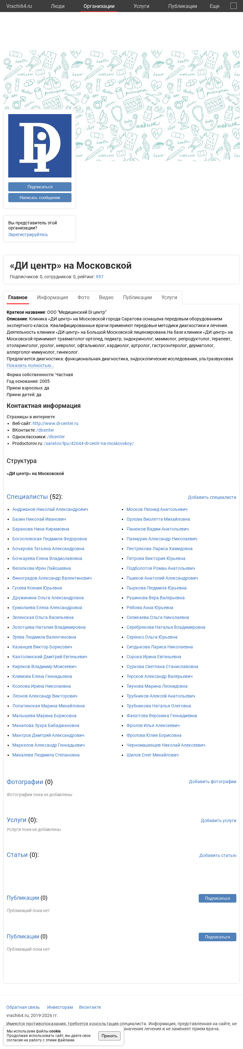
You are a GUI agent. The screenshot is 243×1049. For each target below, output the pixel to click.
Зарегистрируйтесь (28, 234)
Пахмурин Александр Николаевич (162, 538)
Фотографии (25, 782)
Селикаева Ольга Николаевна (158, 617)
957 (99, 276)
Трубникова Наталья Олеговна (159, 705)
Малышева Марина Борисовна (44, 715)
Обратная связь (23, 1007)
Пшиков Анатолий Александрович (162, 578)
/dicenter (45, 430)
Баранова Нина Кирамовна (40, 528)
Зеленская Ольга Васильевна (43, 617)
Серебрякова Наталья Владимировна (166, 627)
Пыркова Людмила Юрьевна (157, 587)
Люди (58, 6)
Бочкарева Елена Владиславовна (47, 558)
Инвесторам (60, 1007)
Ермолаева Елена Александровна (47, 607)
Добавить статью (217, 855)
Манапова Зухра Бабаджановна (45, 725)
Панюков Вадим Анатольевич (158, 528)
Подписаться (40, 186)
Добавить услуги (218, 820)
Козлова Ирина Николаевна (41, 686)
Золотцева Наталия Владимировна (49, 627)
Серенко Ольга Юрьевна (152, 637)
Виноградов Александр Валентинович (52, 578)
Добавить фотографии (212, 781)
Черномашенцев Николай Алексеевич (166, 745)
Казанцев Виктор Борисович (42, 646)
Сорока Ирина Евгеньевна (154, 656)
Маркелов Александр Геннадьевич (48, 745)
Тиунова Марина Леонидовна (157, 686)
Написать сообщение (40, 197)
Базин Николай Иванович (39, 519)
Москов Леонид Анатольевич (157, 509)
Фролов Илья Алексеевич (153, 725)
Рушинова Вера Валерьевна (156, 597)
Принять (109, 1035)
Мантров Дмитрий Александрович (48, 735)
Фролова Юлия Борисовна (154, 735)
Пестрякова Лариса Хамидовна (160, 548)
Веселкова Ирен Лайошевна (41, 568)
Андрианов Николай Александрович (50, 509)
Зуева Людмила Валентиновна (44, 637)
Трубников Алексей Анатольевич (161, 695)
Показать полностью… (30, 365)
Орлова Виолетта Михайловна (158, 519)
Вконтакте (90, 1007)
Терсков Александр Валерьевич (160, 676)
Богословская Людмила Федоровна (49, 538)
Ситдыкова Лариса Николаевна (160, 646)
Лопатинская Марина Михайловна (48, 705)
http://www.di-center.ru (55, 423)
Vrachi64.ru (19, 6)
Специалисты (27, 496)
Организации (99, 6)
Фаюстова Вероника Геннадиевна (162, 715)
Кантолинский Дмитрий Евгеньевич (49, 656)
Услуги (141, 6)
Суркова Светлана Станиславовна (162, 666)
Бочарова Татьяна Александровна (48, 548)
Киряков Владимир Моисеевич (44, 666)
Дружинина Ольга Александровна (48, 597)
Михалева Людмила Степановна (46, 754)
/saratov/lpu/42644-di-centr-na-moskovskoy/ (89, 443)
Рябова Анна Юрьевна (150, 607)
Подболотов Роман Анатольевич (161, 568)
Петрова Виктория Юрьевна (156, 558)
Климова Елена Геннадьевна (42, 676)
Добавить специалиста (212, 497)
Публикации (182, 6)
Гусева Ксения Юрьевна (37, 587)
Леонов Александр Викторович (45, 695)
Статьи (17, 855)
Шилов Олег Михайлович (153, 754)
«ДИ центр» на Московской (35, 473)
